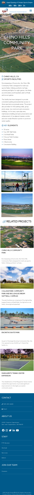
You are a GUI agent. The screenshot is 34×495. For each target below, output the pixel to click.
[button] (30, 10)
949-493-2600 (8, 404)
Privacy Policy (7, 494)
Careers (4, 471)
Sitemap (29, 494)
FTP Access (6, 443)
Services (5, 453)
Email (5, 409)
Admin (4, 458)
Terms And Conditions (19, 494)
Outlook (4, 448)
